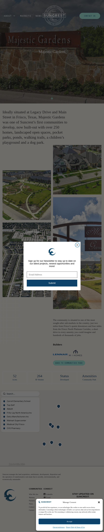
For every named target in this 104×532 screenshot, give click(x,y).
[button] (99, 502)
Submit (52, 283)
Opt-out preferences (59, 527)
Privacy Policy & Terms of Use (75, 527)
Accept (69, 521)
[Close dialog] (77, 245)
